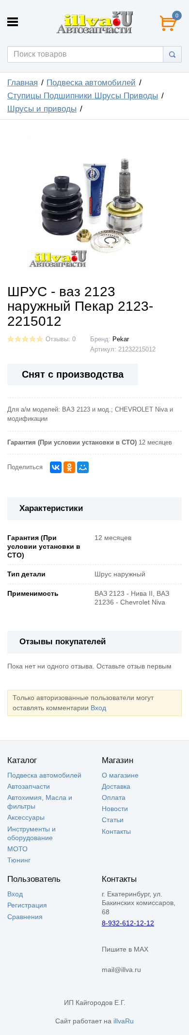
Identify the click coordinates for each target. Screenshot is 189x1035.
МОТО (17, 849)
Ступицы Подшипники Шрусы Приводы (82, 95)
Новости (115, 808)
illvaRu (123, 1021)
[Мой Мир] (83, 467)
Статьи (113, 820)
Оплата (114, 797)
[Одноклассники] (69, 467)
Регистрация (27, 905)
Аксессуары (26, 817)
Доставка (116, 786)
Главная (22, 82)
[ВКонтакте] (56, 467)
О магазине (120, 775)
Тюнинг (19, 860)
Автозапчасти (28, 786)
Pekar (120, 339)
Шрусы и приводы (42, 108)
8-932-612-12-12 (128, 923)
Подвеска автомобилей (91, 82)
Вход (98, 708)
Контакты (116, 831)
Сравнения (25, 917)
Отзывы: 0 (61, 339)
